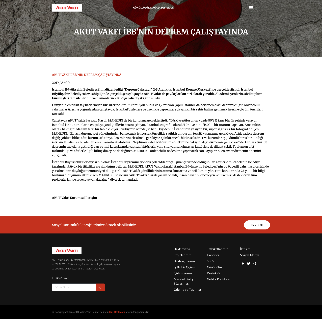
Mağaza (155, 7)
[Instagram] (254, 263)
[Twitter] (249, 263)
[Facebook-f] (243, 263)
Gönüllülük (141, 7)
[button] (251, 7)
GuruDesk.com (117, 312)
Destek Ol (167, 7)
